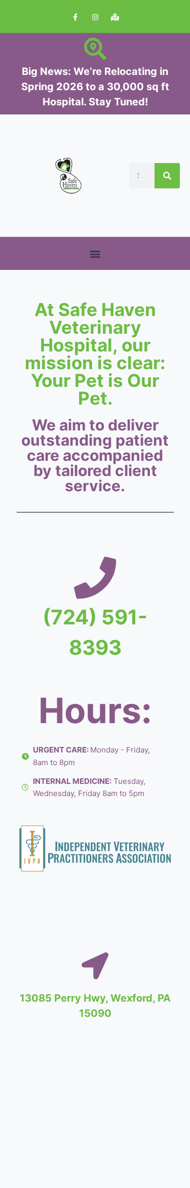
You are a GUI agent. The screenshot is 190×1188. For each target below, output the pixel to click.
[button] (95, 253)
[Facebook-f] (75, 17)
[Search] (167, 175)
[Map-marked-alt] (115, 17)
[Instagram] (95, 17)
